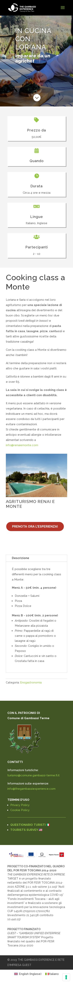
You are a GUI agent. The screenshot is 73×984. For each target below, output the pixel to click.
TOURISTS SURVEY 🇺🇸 (26, 830)
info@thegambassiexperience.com (31, 788)
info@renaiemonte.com (22, 445)
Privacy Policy (20, 805)
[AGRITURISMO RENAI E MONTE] (36, 475)
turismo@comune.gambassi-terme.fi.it (33, 775)
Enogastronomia (31, 682)
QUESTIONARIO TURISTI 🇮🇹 (30, 825)
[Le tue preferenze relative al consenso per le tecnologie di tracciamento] (66, 977)
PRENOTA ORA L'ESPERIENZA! (35, 526)
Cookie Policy (20, 810)
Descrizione (20, 558)
